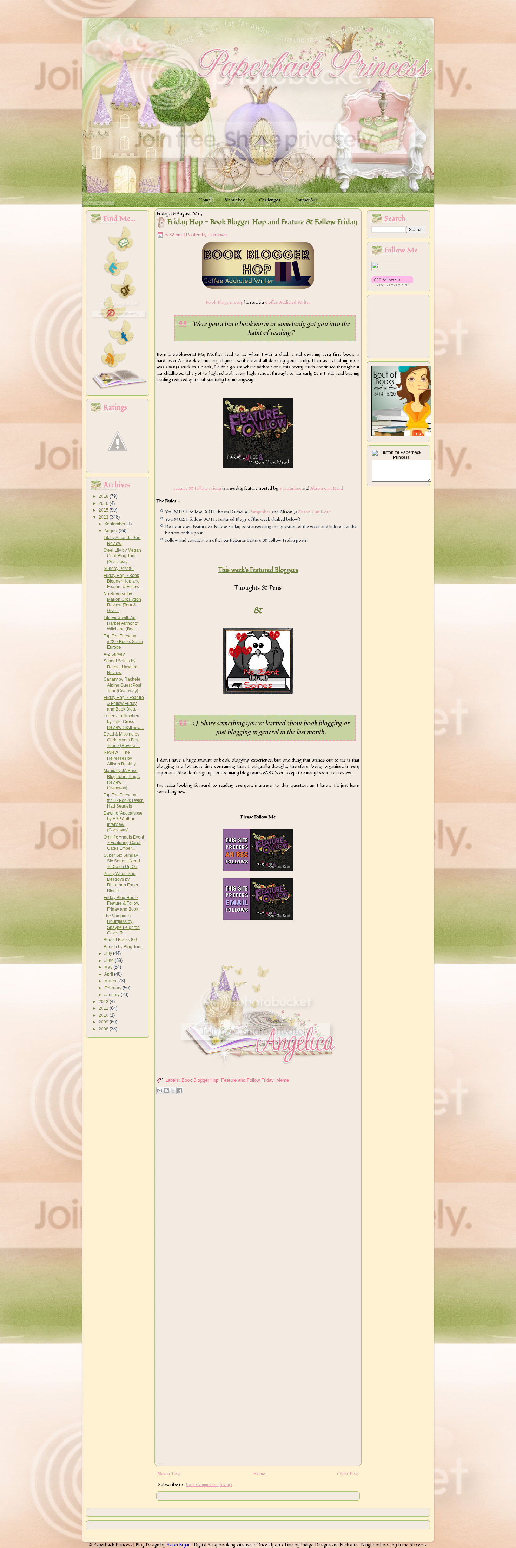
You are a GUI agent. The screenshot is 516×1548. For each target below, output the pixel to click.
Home (259, 1474)
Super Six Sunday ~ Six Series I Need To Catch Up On (122, 861)
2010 (104, 1015)
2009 (104, 1022)
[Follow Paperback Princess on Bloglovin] (392, 284)
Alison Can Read (326, 488)
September (115, 523)
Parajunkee (290, 488)
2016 (104, 503)
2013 (104, 517)
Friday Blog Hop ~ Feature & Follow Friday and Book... (122, 903)
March (110, 980)
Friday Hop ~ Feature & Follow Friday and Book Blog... (124, 703)
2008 (104, 1029)
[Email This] (159, 1090)
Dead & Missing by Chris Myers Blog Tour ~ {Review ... (122, 740)
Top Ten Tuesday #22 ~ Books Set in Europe (123, 642)
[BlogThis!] (166, 1090)
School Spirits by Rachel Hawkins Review (121, 667)
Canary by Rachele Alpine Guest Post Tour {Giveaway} (122, 685)
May (108, 967)
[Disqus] (258, 1187)
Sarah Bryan (179, 1545)
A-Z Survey (114, 654)
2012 (104, 1001)
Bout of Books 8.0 (120, 939)
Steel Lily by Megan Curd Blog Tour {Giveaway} (122, 556)
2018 (104, 496)
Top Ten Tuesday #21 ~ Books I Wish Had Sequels (124, 800)
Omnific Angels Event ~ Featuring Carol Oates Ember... (124, 843)
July (108, 953)
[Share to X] (173, 1090)
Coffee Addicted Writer (287, 302)
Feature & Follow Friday (197, 488)
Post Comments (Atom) (209, 1485)
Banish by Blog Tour (123, 946)
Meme (282, 1080)
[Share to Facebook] (179, 1090)
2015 (104, 510)
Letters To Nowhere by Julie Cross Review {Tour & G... (124, 721)
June (109, 960)
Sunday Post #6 (119, 568)
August (111, 530)
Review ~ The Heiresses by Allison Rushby (120, 758)
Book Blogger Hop (224, 302)
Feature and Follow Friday (247, 1080)
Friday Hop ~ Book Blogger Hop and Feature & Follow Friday (262, 222)
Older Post (348, 1474)
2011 (104, 1008)
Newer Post (169, 1474)
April (109, 974)
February (113, 987)
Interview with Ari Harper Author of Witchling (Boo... (121, 623)
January (112, 994)
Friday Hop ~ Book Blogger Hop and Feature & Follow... (123, 581)
